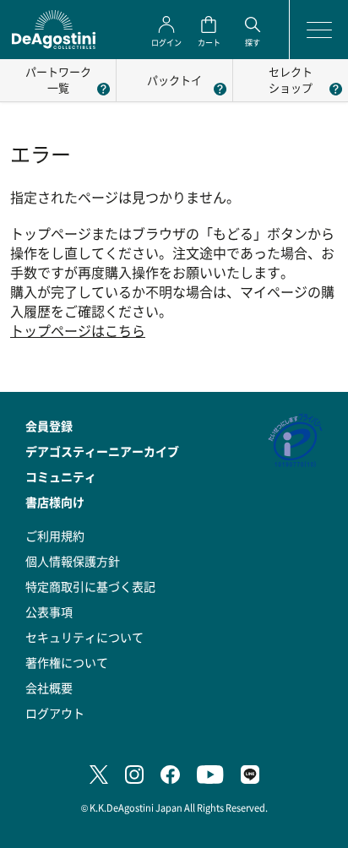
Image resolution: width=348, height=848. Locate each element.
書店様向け (54, 501)
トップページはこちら (77, 330)
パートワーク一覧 (58, 79)
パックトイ (174, 80)
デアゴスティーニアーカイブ (102, 451)
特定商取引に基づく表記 (90, 586)
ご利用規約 (54, 535)
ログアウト (54, 712)
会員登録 (49, 425)
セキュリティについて (84, 636)
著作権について (66, 662)
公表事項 (49, 611)
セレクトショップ (291, 79)
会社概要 (49, 687)
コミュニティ (60, 476)
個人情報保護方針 (72, 560)
